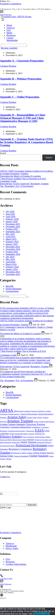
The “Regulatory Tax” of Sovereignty (17, 186)
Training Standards (21, 456)
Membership (12, 40)
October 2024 (12, 251)
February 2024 (12, 267)
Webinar (9, 459)
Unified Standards (39, 455)
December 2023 (13, 272)
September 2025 (13, 231)
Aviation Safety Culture (34, 417)
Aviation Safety (17, 417)
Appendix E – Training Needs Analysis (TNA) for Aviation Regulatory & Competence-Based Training (26, 142)
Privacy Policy (12, 548)
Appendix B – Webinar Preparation (20, 78)
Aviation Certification (38, 411)
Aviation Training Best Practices (44, 421)
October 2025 (12, 229)
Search (3, 153)
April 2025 (10, 236)
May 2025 (10, 234)
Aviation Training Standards (12, 424)
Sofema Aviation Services (43, 453)
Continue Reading (8, 66)
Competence (5, 427)
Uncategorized (12, 291)
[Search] (28, 296)
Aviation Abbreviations (16, 564)
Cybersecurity (29, 431)
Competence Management (20, 427)
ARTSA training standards (22, 411)
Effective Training (11, 436)
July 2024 (10, 257)
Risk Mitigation (16, 453)
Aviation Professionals (28, 414)
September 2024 (13, 254)
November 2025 (13, 226)
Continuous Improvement (16, 431)
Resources (11, 35)
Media (9, 33)
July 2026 (10, 211)
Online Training (28, 442)
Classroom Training (35, 424)
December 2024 (13, 246)
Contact (9, 38)
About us (10, 28)
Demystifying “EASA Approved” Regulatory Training (24, 183)
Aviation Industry (14, 414)
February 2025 (12, 241)
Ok (35, 613)
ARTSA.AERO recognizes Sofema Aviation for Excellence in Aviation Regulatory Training (26, 172)
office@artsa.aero (5, 14)
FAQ (8, 30)
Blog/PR (9, 286)
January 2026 (12, 221)
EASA (39, 430)
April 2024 (10, 262)
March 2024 (11, 264)
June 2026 (10, 214)
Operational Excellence (7, 446)
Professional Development (31, 445)
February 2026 (12, 219)
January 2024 (12, 269)
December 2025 (13, 224)
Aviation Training (20, 421)
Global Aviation (40, 437)
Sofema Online (6, 456)
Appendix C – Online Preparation (19, 96)
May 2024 (10, 259)
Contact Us (5, 476)
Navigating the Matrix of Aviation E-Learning (20, 176)
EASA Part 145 (40, 433)
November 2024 (13, 249)
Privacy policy (43, 613)
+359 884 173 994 (6, 578)
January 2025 (12, 244)
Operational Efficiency (44, 442)
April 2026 (10, 216)
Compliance (36, 427)
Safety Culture (27, 453)
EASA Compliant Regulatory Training (22, 433)
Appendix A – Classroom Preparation (22, 60)
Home (9, 25)
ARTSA (6, 410)
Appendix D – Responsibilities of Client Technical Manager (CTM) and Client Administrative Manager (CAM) (22, 118)
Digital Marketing (13, 289)
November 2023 (13, 274)
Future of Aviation (28, 437)
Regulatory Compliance (20, 449)
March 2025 (11, 239)
